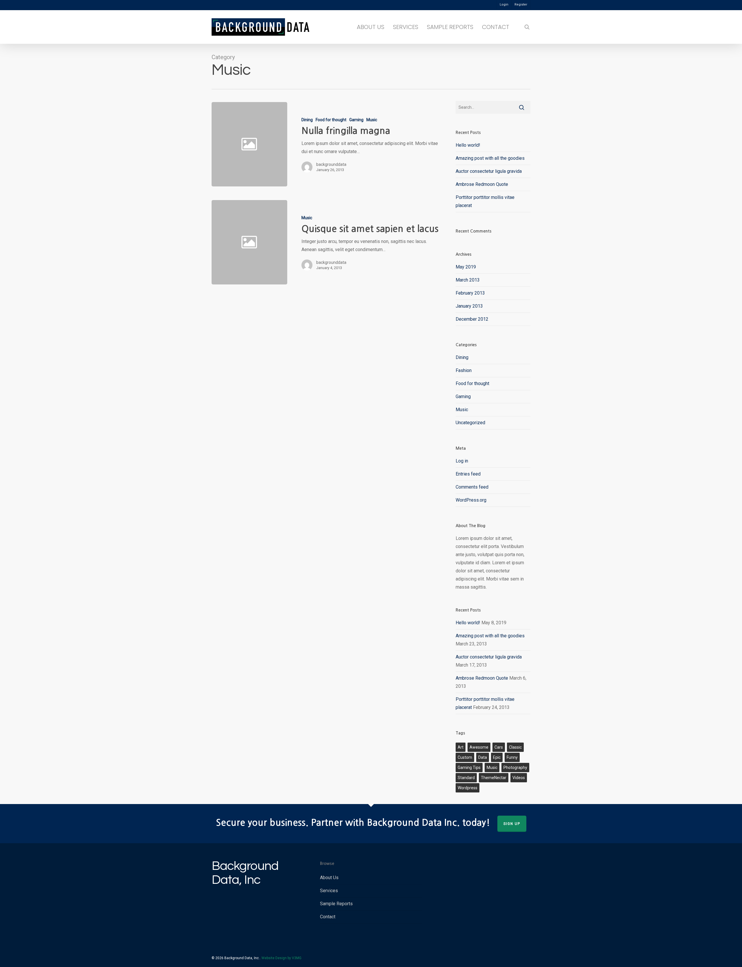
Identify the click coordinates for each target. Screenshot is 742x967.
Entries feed (468, 474)
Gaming (356, 119)
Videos (518, 777)
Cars (498, 747)
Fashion (464, 370)
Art (460, 747)
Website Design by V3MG (281, 958)
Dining (307, 119)
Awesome (479, 747)
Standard (466, 777)
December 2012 (472, 319)
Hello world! (468, 145)
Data (482, 757)
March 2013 (468, 280)
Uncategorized (470, 422)
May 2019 (466, 267)
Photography (515, 767)
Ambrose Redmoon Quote (482, 184)
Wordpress (467, 787)
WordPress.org (471, 500)
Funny (512, 757)
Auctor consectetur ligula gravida (489, 171)
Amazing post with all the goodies (490, 158)
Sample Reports (336, 903)
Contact (327, 916)
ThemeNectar (493, 777)
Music (371, 119)
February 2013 (470, 293)
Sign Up (511, 824)
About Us (329, 877)
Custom (465, 757)
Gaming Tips (469, 767)
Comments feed (472, 487)
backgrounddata (331, 164)
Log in (462, 461)
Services (329, 890)
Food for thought (331, 119)
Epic (497, 757)
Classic (515, 747)
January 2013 (469, 306)
